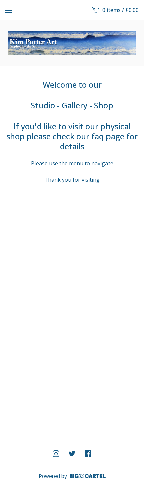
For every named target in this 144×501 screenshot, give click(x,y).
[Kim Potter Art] (72, 43)
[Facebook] (88, 453)
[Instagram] (56, 453)
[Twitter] (72, 453)
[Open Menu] (8, 10)
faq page (107, 136)
